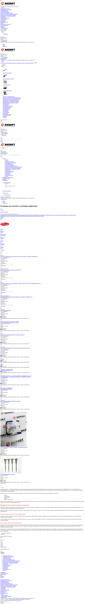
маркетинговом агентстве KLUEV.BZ (16, 599)
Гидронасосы (31, 216)
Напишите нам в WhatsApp (6, 596)
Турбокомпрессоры (24, 215)
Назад (7, 159)
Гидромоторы (5, 216)
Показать (2, 552)
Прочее (42, 216)
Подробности (3, 263)
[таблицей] (2, 251)
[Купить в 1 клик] (1, 253)
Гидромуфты (26, 216)
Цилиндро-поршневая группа (42, 215)
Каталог (6, 160)
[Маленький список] (0, 252)
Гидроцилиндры (20, 216)
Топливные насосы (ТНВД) (14, 215)
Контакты (2, 576)
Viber (4, 44)
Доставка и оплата (4, 573)
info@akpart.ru (4, 41)
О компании (2, 572)
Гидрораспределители (12, 216)
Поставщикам (3, 574)
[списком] (1, 251)
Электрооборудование (32, 215)
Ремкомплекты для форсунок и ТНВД (7, 586)
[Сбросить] (1, 551)
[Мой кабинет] (1, 136)
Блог (1, 575)
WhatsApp (5, 46)
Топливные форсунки (4, 215)
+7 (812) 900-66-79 (4, 28)
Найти (2, 602)
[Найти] (1, 121)
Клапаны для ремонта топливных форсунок (9, 584)
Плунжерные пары (37, 216)
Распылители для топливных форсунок (56, 215)
